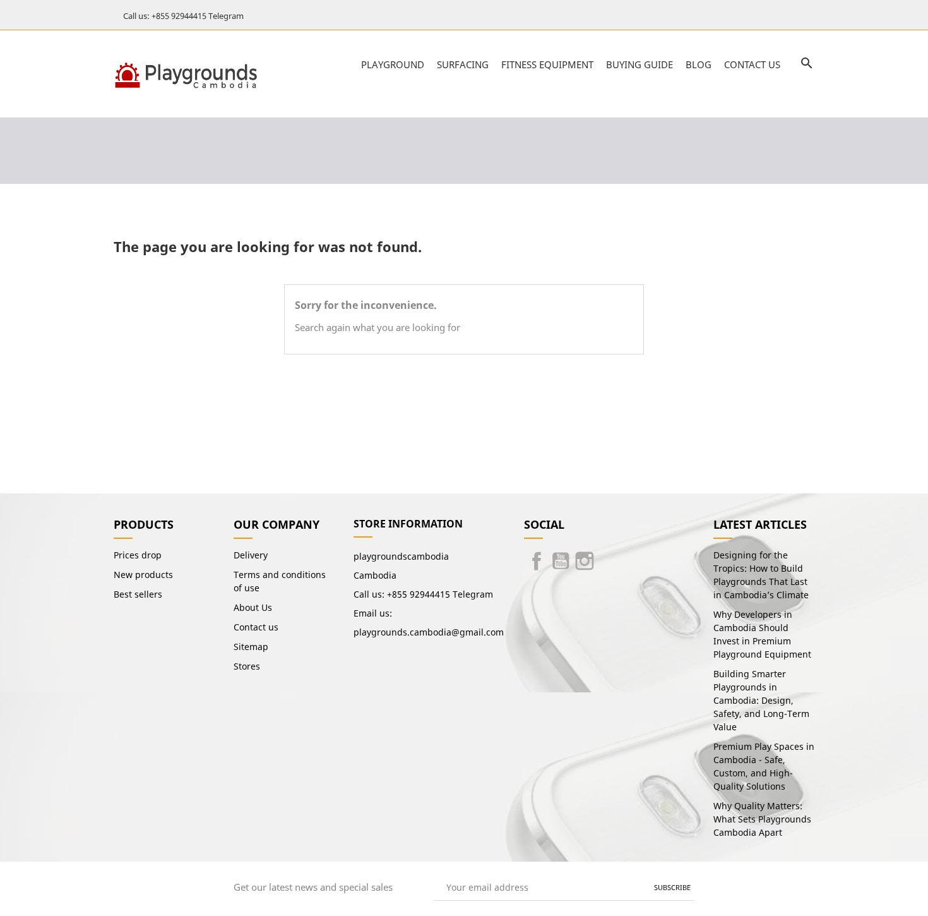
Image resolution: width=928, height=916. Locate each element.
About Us (253, 607)
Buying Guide (639, 64)
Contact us (752, 64)
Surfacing (463, 64)
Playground (392, 64)
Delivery (251, 555)
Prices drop (138, 555)
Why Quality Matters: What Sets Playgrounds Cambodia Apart (762, 819)
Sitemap (251, 647)
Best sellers (138, 594)
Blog (698, 64)
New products (143, 575)
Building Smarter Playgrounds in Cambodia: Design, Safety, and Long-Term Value (761, 700)
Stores (247, 666)
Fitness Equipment (547, 64)
